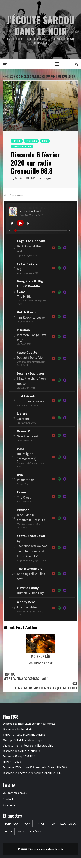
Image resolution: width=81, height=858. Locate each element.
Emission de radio (22, 146)
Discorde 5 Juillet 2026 (17, 729)
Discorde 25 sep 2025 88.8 (19, 756)
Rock (27, 823)
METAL (21, 831)
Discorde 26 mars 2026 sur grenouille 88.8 (29, 723)
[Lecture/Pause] (20, 223)
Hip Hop (17, 140)
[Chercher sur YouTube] (53, 247)
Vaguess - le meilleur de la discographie (28, 745)
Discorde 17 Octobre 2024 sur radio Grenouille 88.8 (35, 767)
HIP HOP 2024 (12, 762)
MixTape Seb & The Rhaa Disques (23, 740)
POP (52, 823)
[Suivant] (28, 223)
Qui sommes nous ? (15, 793)
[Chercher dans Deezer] (64, 573)
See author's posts (41, 663)
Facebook (9, 805)
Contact (8, 799)
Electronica (68, 823)
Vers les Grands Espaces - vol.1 (26, 676)
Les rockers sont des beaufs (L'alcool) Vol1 (46, 685)
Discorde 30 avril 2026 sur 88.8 (21, 751)
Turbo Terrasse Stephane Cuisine (24, 734)
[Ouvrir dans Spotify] (59, 247)
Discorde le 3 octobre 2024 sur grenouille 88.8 (32, 773)
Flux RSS (10, 716)
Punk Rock (31, 140)
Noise (45, 140)
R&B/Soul (36, 831)
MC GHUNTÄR (25, 178)
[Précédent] (12, 223)
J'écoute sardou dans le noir (40, 25)
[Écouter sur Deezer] (64, 247)
